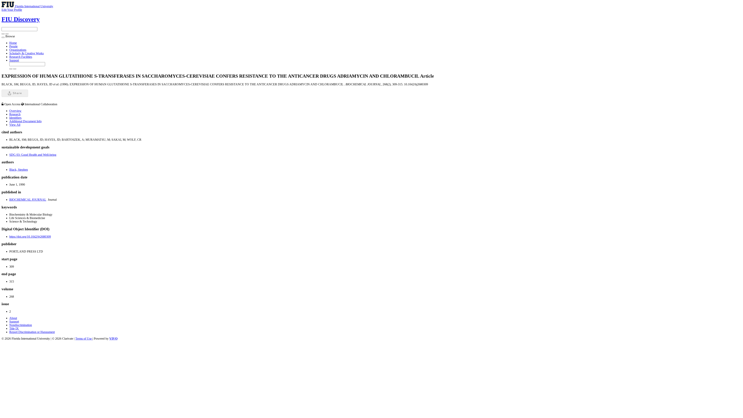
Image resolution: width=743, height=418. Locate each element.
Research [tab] (15, 114)
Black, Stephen (18, 169)
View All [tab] (14, 124)
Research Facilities (20, 56)
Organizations (17, 49)
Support (14, 60)
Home (13, 43)
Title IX (14, 328)
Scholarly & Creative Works (26, 53)
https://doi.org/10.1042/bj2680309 (30, 236)
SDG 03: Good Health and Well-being (32, 154)
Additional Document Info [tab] (25, 121)
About (13, 318)
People (13, 46)
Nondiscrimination (20, 325)
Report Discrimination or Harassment (32, 332)
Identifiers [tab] (15, 117)
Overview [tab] (15, 110)
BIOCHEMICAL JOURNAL (27, 199)
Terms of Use (83, 338)
